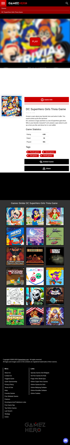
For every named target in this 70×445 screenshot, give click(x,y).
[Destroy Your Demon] (35, 236)
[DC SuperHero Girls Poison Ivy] (55, 216)
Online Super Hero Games (39, 381)
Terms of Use (9, 387)
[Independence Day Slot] (35, 316)
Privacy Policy (9, 384)
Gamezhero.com (23, 359)
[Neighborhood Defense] (15, 316)
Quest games (50, 152)
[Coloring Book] (15, 296)
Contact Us (8, 375)
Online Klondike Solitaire (39, 390)
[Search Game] (67, 3)
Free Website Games (11, 396)
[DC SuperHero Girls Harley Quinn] (15, 216)
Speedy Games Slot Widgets (40, 373)
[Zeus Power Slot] (55, 316)
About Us (8, 373)
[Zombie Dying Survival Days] (35, 296)
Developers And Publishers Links (15, 402)
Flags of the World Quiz (38, 378)
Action (7, 417)
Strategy (7, 414)
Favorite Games (10, 393)
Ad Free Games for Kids (38, 375)
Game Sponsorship (11, 381)
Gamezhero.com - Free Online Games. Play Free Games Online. (17, 3)
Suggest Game (9, 378)
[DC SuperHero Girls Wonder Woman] (35, 216)
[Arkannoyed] (55, 236)
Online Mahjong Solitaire (39, 387)
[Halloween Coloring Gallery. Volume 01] (55, 276)
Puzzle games (34, 152)
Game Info (48, 100)
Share (48, 168)
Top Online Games (11, 408)
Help (6, 390)
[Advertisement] (35, 82)
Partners (7, 399)
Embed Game (48, 162)
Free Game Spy (10, 405)
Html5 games (47, 155)
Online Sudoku (35, 393)
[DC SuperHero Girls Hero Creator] (15, 236)
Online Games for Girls (38, 384)
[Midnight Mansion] (55, 256)
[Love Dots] (35, 276)
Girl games (33, 155)
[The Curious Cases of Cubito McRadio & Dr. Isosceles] (15, 276)
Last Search (8, 411)
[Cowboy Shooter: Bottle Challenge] (15, 256)
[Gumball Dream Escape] (55, 296)
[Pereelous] (35, 256)
